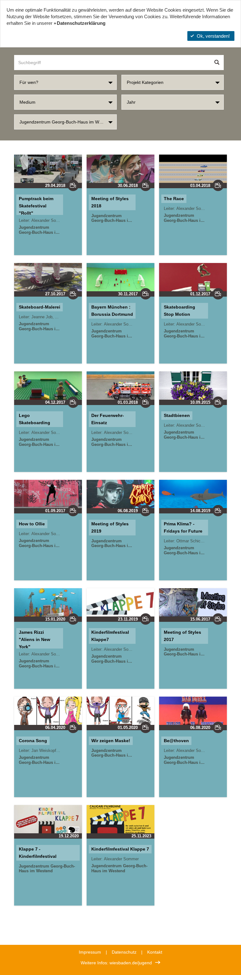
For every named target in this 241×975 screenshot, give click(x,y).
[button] (65, 82)
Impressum (90, 952)
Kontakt (154, 952)
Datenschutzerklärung (81, 23)
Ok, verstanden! (213, 36)
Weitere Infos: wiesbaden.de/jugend (116, 962)
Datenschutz (124, 952)
